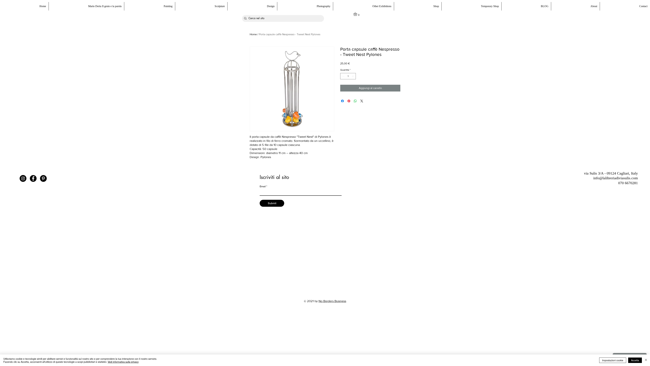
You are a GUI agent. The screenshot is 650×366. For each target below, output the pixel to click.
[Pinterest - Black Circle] (43, 178)
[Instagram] (23, 178)
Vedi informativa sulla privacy (123, 361)
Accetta (635, 360)
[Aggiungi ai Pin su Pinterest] (349, 101)
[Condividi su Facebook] (342, 101)
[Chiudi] (646, 360)
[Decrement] (343, 76)
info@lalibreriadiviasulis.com (615, 178)
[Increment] (353, 76)
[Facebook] (33, 178)
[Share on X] (362, 101)
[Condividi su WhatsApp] (355, 101)
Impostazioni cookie (612, 360)
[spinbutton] (348, 76)
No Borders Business (332, 301)
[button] (417, 6)
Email (263, 186)
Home (253, 34)
